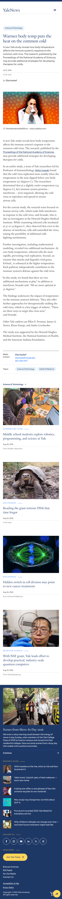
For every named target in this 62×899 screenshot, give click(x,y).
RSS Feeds (7, 870)
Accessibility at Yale (11, 883)
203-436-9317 (21, 360)
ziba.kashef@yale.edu (25, 357)
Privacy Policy (8, 887)
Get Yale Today (13, 857)
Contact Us (8, 876)
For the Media (9, 873)
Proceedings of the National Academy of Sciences (28, 152)
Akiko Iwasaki (42, 170)
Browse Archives (11, 866)
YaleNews (11, 10)
